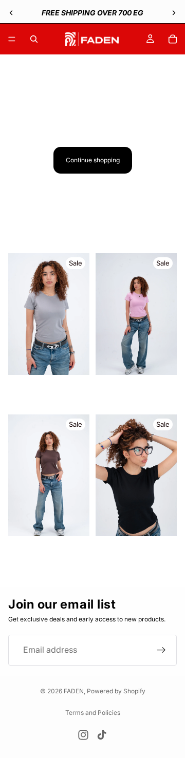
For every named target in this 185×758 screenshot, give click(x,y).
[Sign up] (161, 649)
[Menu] (12, 39)
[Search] (34, 39)
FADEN (74, 691)
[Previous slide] (11, 13)
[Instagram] (83, 735)
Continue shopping (93, 160)
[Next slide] (173, 13)
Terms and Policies (92, 712)
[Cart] (172, 39)
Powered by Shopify (116, 691)
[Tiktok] (102, 735)
